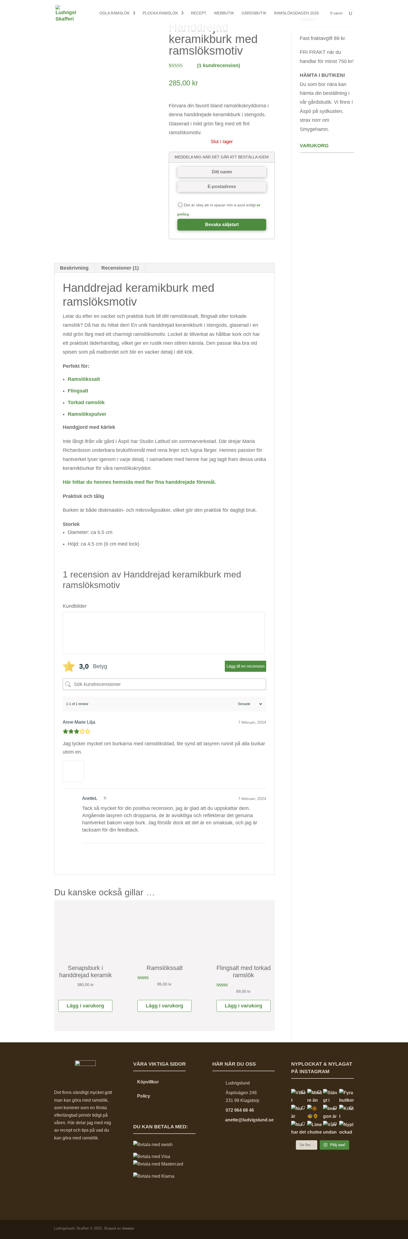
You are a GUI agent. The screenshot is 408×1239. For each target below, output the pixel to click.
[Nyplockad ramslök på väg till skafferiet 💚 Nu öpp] (346, 1128)
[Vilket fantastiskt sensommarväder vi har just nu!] (298, 1096)
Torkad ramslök (86, 402)
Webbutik (224, 13)
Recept (198, 13)
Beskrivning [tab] (74, 268)
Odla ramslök (114, 13)
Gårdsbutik (253, 13)
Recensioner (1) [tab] (120, 268)
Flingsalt (78, 391)
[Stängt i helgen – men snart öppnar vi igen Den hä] (330, 1096)
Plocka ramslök (160, 13)
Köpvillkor (148, 1082)
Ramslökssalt (84, 379)
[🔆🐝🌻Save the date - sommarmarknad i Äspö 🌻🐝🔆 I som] (314, 1112)
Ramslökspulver (87, 414)
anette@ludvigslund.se (249, 1120)
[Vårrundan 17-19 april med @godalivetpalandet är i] (330, 1128)
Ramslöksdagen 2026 (296, 13)
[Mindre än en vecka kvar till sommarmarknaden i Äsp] (314, 1096)
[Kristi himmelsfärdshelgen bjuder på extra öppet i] (346, 1112)
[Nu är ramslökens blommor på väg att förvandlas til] (298, 1112)
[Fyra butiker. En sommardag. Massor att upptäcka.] (346, 1096)
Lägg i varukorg (85, 1006)
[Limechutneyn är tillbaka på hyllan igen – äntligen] (314, 1128)
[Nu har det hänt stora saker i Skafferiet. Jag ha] (298, 1128)
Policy (143, 1096)
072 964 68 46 (240, 1110)
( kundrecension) (218, 65)
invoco (128, 1228)
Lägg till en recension (245, 666)
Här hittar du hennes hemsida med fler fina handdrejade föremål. (139, 482)
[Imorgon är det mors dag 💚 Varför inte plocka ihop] (330, 1112)
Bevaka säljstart (222, 224)
